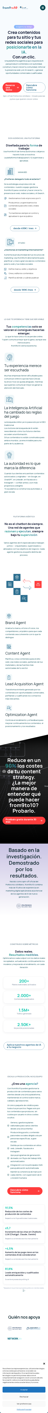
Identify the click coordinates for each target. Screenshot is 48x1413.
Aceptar (24, 1389)
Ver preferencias (24, 1403)
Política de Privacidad (24, 1409)
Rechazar (24, 1396)
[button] (44, 1363)
